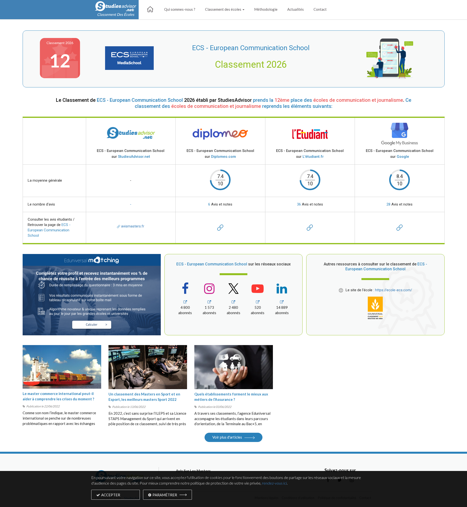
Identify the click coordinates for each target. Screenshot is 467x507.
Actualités (295, 9)
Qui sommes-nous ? (179, 9)
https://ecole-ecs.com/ (393, 290)
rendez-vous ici (274, 483)
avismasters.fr (132, 226)
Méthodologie (266, 9)
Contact (320, 9)
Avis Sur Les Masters (193, 471)
